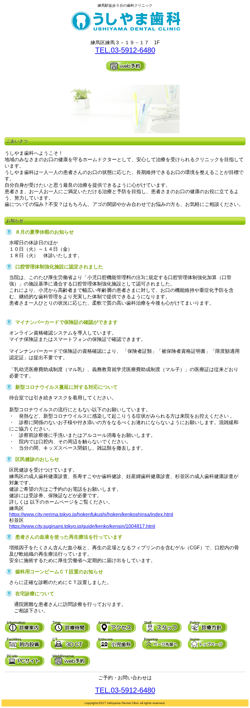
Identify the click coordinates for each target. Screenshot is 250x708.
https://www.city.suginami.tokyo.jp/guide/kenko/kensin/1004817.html (82, 526)
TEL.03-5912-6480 (125, 50)
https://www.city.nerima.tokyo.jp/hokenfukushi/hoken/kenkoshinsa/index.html (91, 514)
